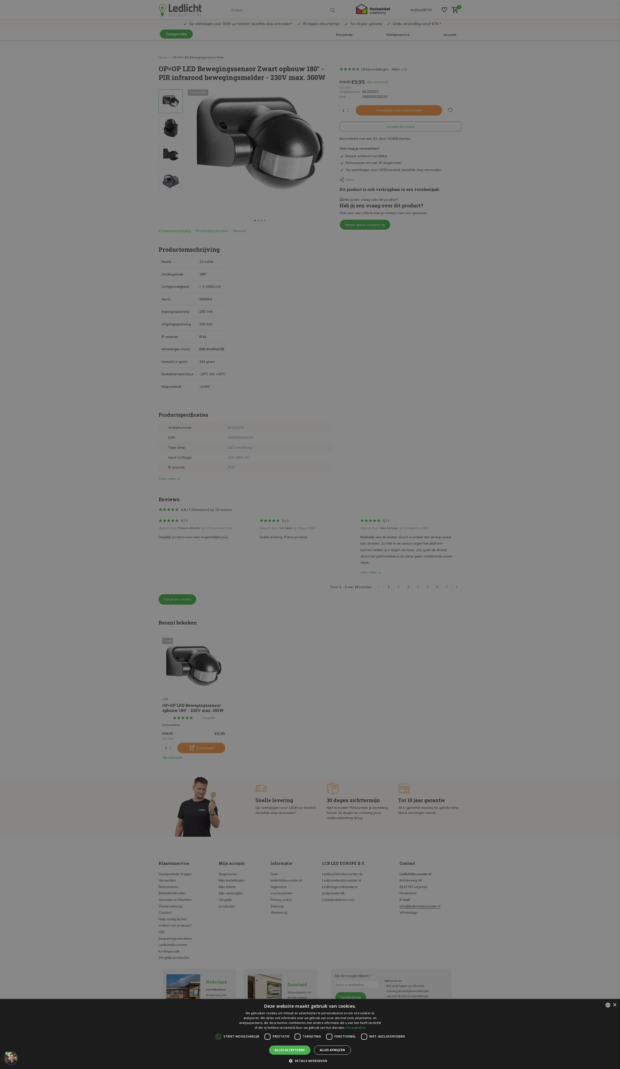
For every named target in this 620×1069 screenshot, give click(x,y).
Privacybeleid (355, 1028)
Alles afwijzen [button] (332, 1050)
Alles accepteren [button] (290, 1050)
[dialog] (310, 1034)
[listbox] (607, 1005)
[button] (310, 1060)
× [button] (614, 1005)
